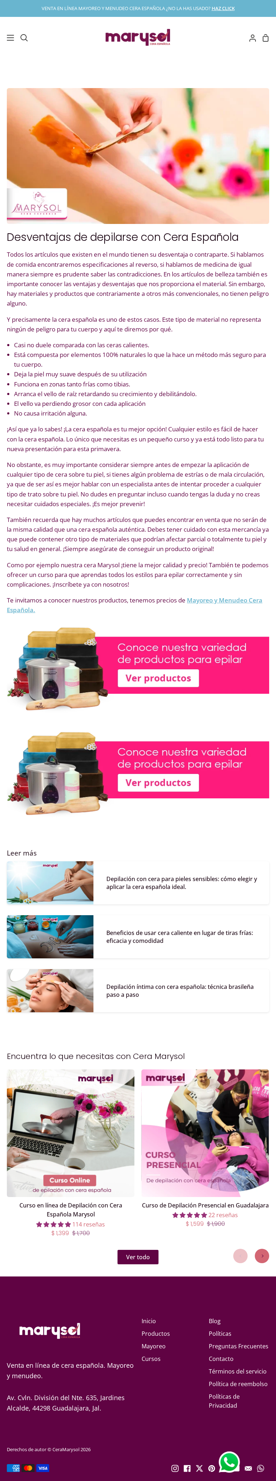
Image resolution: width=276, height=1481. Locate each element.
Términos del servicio (238, 1371)
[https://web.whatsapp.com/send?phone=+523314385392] (260, 1468)
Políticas (220, 1334)
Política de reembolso (238, 1384)
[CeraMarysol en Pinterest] (211, 1468)
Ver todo (138, 1257)
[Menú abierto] (7, 38)
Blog (215, 1321)
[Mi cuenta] (249, 38)
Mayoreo (154, 1346)
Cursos (151, 1359)
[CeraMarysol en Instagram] (175, 1468)
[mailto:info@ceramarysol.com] (248, 1468)
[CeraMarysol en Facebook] (187, 1468)
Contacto (221, 1359)
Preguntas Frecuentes (238, 1346)
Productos (156, 1334)
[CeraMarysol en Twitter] (199, 1468)
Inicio (149, 1321)
